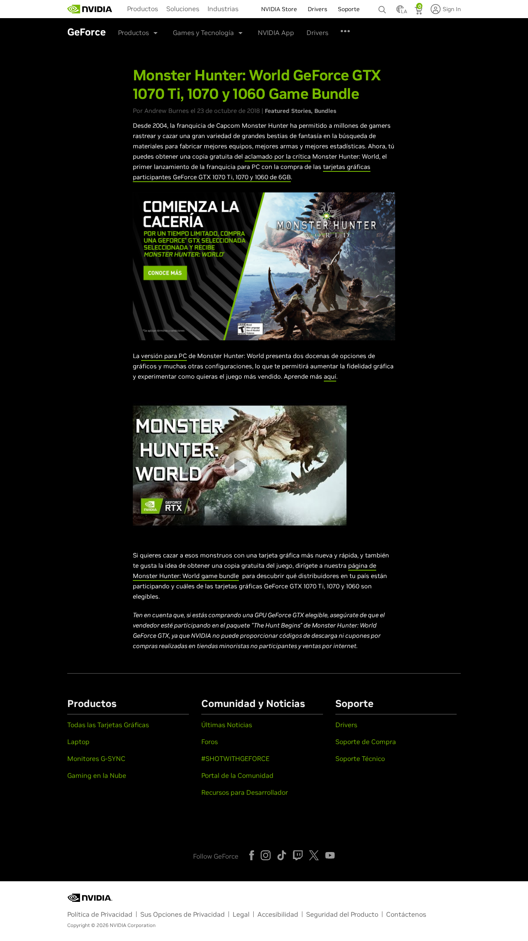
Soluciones (182, 9)
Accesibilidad (277, 914)
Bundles (325, 111)
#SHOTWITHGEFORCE (235, 758)
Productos (142, 9)
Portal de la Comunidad (237, 775)
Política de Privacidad (99, 914)
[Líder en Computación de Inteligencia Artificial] (90, 9)
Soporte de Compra (365, 741)
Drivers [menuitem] (317, 9)
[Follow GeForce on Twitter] (314, 855)
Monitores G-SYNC (96, 758)
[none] (383, 6)
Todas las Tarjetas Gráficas (108, 725)
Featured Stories (288, 111)
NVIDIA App (276, 32)
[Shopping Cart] (419, 11)
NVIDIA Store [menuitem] (279, 9)
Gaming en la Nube (96, 775)
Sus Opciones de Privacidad (182, 914)
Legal (241, 914)
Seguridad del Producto (342, 914)
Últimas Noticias (226, 725)
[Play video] (239, 465)
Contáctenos (406, 914)
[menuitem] (142, 8)
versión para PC (164, 356)
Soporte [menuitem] (349, 9)
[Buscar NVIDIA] (383, 7)
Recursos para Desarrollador (244, 792)
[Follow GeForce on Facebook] (252, 855)
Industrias (222, 9)
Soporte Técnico (360, 758)
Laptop (78, 741)
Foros (209, 741)
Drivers (317, 32)
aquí (330, 376)
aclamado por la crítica (278, 156)
